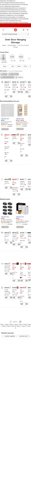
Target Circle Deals (19, 19)
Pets (6, 10)
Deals (5, 17)
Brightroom (12, 87)
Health (10, 10)
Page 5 (21, 324)
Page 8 (4, 326)
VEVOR (13, 140)
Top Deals (11, 19)
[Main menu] (3, 30)
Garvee (13, 275)
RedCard (11, 22)
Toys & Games (9, 11)
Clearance (10, 17)
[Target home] (15, 29)
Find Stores (25, 22)
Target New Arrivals (5, 1)
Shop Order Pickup (7, 20)
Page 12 (24, 326)
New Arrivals (17, 17)
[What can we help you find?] (15, 34)
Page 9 (9, 326)
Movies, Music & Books (10, 13)
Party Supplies (21, 13)
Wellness (14, 10)
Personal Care (17, 8)
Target (4, 45)
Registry (7, 22)
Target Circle (18, 22)
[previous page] (10, 321)
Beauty (11, 8)
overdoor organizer (10, 336)
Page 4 (16, 324)
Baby (7, 8)
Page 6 (25, 324)
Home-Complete (21, 299)
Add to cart (5, 129)
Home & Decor (11, 4)
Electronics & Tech (18, 11)
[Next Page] (29, 58)
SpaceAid (5, 150)
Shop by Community (14, 15)
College (6, 2)
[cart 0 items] (27, 30)
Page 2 (7, 324)
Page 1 (2, 324)
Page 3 (12, 324)
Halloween (11, 2)
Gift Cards (6, 15)
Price (25, 66)
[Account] (23, 30)
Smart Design (29, 238)
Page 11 (19, 326)
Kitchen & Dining (20, 4)
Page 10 (13, 326)
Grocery (11, 6)
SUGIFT (21, 146)
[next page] (20, 321)
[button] (5, 119)
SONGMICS (12, 191)
